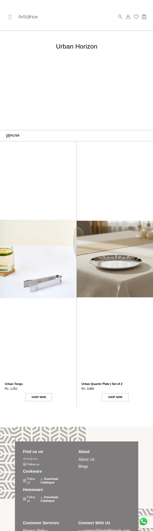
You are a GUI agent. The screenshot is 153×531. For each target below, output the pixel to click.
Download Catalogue (49, 480)
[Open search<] (120, 17)
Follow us (33, 464)
